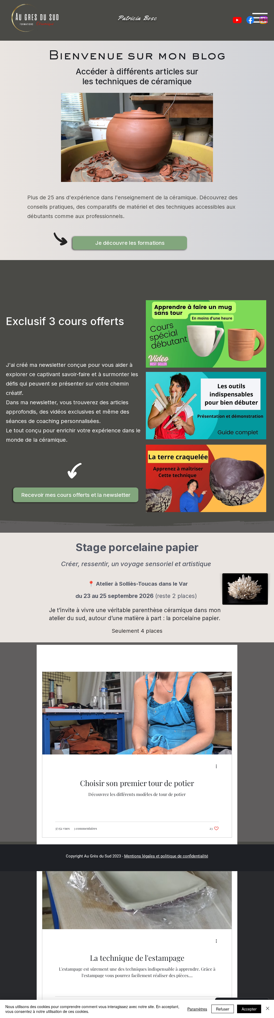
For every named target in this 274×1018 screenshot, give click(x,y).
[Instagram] (263, 20)
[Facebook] (250, 20)
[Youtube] (237, 20)
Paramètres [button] (197, 1009)
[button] (130, 243)
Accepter (249, 1009)
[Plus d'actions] (218, 766)
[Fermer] (267, 1009)
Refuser (222, 1009)
